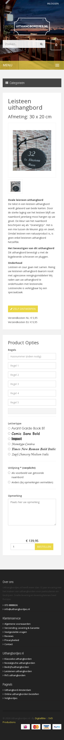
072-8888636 (11, 605)
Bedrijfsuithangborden (16, 667)
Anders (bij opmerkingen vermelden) (32, 482)
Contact (8, 644)
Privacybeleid (11, 640)
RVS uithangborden (14, 675)
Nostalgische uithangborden (19, 662)
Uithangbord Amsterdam (17, 690)
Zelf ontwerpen (24, 308)
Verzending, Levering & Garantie (21, 627)
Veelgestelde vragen (15, 632)
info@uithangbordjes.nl (17, 609)
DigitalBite (40, 718)
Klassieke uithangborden (18, 658)
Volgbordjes (10, 698)
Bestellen (44, 546)
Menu (7, 65)
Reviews (9, 636)
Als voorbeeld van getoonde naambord (28, 475)
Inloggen (53, 3)
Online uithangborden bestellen (21, 694)
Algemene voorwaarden (17, 623)
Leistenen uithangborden (18, 671)
